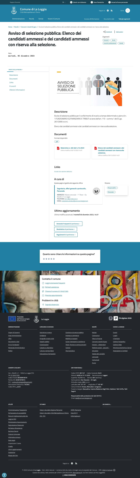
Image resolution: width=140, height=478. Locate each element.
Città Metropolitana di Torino (30, 12)
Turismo (68, 348)
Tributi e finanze (97, 338)
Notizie (94, 332)
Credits (10, 446)
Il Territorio (116, 338)
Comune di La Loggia (33, 9)
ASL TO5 (42, 416)
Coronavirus (96, 335)
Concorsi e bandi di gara (28, 27)
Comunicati (95, 360)
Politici (10, 351)
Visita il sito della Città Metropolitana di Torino (54, 413)
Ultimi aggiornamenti (15, 449)
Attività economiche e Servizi (122, 348)
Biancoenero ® (77, 472)
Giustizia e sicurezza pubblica (75, 332)
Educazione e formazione (47, 354)
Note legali (11, 440)
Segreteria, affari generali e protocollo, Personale (71, 189)
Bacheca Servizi (13, 431)
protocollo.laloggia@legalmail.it (22, 382)
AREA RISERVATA (70, 475)
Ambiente (43, 335)
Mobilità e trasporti (71, 338)
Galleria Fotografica (119, 341)
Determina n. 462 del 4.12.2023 (72, 148)
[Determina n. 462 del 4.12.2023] (58, 148)
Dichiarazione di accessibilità (17, 413)
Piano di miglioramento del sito (18, 416)
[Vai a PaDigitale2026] (120, 318)
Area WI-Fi (74, 413)
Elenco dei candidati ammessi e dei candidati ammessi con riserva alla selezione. (111, 150)
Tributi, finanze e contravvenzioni (76, 345)
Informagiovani (75, 416)
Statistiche (11, 452)
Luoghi (115, 335)
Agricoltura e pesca (46, 332)
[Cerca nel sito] (127, 10)
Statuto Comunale (14, 434)
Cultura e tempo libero (47, 351)
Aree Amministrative (14, 335)
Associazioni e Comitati (120, 351)
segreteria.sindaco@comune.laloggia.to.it (75, 201)
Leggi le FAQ (12, 419)
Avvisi (94, 363)
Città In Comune (107, 470)
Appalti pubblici (44, 341)
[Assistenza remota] (114, 470)
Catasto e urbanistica (46, 348)
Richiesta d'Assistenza (15, 428)
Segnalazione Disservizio (16, 425)
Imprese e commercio (72, 335)
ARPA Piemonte (76, 410)
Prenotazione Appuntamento (17, 422)
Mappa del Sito (13, 455)
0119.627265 (15, 375)
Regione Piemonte (15, 2)
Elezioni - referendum (99, 345)
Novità (16, 27)
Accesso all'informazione (91, 19)
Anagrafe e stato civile (47, 338)
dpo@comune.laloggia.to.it (83, 398)
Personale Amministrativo (16, 348)
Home (10, 27)
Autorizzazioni (44, 345)
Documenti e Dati (13, 341)
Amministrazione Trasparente (17, 410)
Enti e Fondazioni (13, 345)
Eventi (115, 332)
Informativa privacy (14, 437)
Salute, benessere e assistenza (75, 341)
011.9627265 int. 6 (71, 199)
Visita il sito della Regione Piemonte (51, 410)
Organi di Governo (14, 332)
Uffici (9, 338)
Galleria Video (117, 345)
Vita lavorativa (70, 351)
